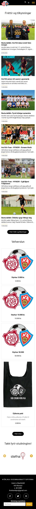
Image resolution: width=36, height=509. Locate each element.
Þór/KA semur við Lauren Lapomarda (15, 79)
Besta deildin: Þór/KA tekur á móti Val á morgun (16, 44)
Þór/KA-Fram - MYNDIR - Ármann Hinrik (16, 147)
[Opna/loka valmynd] (33, 2)
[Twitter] (18, 496)
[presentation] (4, 456)
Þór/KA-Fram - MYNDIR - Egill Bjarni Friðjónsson (15, 182)
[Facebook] (10, 496)
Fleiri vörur (18, 434)
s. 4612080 (18, 488)
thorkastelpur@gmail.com (18, 490)
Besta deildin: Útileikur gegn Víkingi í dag (16, 218)
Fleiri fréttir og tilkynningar (18, 232)
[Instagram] (26, 496)
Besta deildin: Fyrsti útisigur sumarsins (16, 113)
